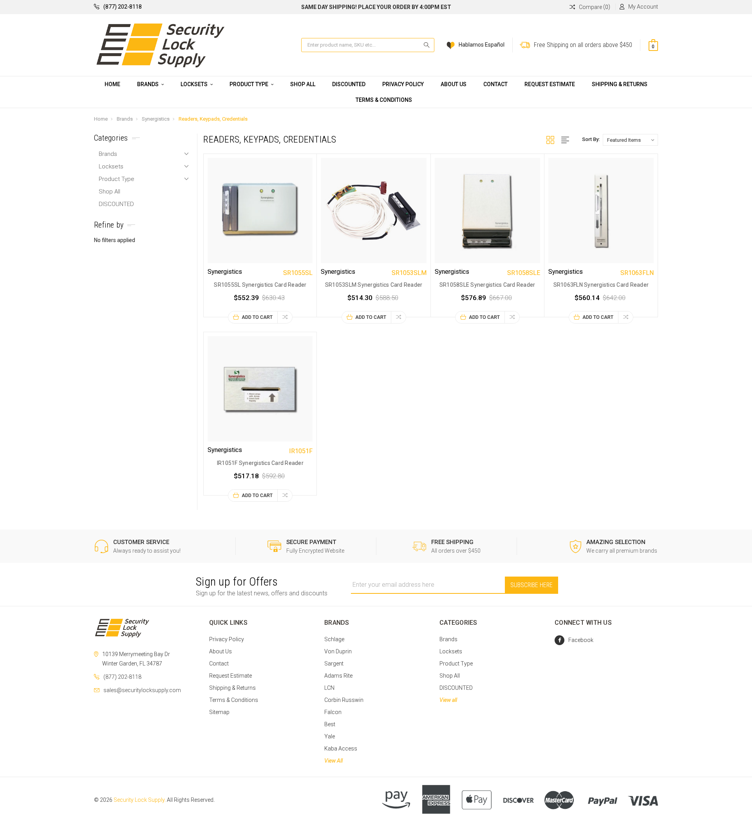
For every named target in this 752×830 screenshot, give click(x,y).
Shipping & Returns (619, 84)
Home (112, 84)
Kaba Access (340, 748)
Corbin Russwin (343, 700)
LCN (329, 688)
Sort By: (591, 139)
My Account (643, 7)
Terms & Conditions (384, 100)
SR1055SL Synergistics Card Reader (260, 285)
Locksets (195, 84)
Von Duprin (338, 651)
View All (333, 761)
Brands (148, 84)
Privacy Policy (403, 84)
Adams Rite (338, 676)
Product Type (249, 84)
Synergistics (156, 119)
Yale (329, 736)
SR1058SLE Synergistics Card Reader (487, 285)
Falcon (333, 712)
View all (448, 700)
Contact (495, 84)
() (594, 7)
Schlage (334, 639)
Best (329, 724)
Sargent (333, 663)
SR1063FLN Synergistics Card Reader (601, 285)
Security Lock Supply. (140, 800)
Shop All (302, 84)
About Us (453, 84)
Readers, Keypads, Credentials (213, 119)
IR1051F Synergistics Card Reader (260, 463)
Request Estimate (549, 84)
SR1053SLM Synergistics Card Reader (374, 285)
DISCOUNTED (348, 84)
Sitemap (219, 712)
